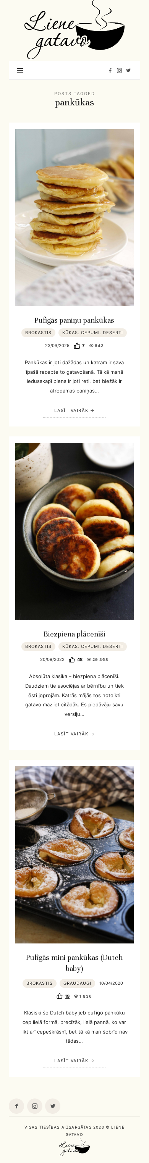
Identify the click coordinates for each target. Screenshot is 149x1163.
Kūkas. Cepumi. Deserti (92, 332)
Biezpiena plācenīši (74, 634)
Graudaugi (77, 983)
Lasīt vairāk (71, 410)
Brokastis (38, 332)
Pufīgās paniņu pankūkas (74, 320)
